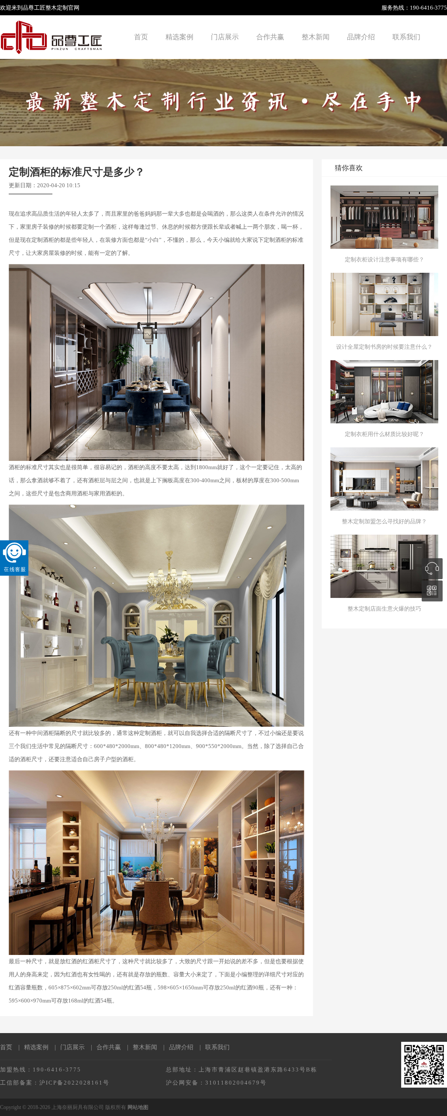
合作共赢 (270, 37)
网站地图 (137, 1107)
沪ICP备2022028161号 (74, 1082)
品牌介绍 (361, 37)
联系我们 (406, 37)
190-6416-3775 (428, 7)
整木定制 (56, 7)
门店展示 (225, 37)
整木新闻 (316, 37)
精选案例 (179, 37)
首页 (141, 37)
